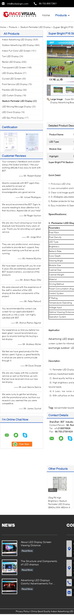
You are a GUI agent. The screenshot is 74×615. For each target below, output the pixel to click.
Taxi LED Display (10, 56)
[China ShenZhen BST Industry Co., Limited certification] (11, 141)
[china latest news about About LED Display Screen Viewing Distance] (9, 548)
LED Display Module (12, 73)
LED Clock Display (11, 112)
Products (61, 15)
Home (46, 15)
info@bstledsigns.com (17, 3)
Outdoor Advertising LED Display (18, 45)
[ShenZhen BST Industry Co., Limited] (20, 14)
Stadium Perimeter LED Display (35, 27)
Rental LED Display (11, 62)
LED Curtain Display (12, 95)
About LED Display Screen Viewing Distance (36, 543)
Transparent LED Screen (14, 67)
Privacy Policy (22, 611)
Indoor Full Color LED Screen (16, 50)
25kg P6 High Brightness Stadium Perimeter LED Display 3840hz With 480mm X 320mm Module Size (59, 504)
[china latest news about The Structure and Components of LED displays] (9, 567)
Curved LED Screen (11, 78)
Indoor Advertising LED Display (17, 39)
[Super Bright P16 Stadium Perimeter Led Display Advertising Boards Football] (58, 89)
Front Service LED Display (14, 84)
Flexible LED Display (12, 89)
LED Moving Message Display (16, 106)
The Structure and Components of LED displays (39, 563)
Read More (27, 550)
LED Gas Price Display (13, 117)
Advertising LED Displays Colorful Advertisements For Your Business (37, 582)
